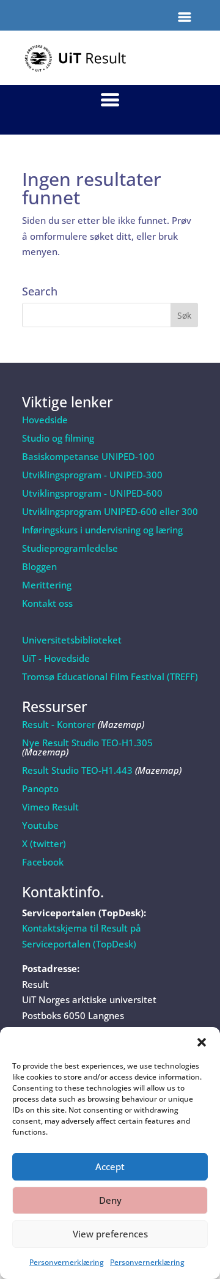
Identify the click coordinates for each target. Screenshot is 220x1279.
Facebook (43, 862)
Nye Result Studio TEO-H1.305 (87, 742)
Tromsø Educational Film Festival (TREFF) (110, 676)
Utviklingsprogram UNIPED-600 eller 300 (110, 511)
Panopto (40, 788)
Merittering (47, 585)
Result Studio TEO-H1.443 (77, 770)
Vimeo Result (50, 807)
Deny (110, 1200)
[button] (202, 1042)
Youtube (40, 825)
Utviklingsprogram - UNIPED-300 (92, 475)
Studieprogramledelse (70, 548)
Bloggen (39, 566)
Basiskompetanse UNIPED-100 (88, 456)
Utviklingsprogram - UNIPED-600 (92, 493)
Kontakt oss (47, 603)
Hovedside (45, 419)
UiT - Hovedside (56, 658)
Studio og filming (58, 438)
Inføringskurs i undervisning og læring (102, 530)
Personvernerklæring (66, 1262)
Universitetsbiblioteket (72, 640)
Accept (110, 1166)
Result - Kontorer (58, 724)
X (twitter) (44, 843)
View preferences (110, 1234)
